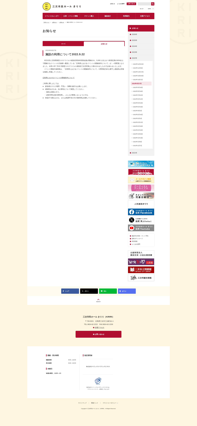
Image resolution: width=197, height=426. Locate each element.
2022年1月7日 (137, 145)
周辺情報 (134, 241)
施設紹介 (108, 16)
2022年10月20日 (138, 76)
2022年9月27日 (137, 83)
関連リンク (94, 403)
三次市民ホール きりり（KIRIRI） (62, 6)
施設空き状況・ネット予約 (140, 236)
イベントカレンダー (52, 16)
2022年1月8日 (137, 142)
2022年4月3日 (137, 110)
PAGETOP (98, 300)
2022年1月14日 (138, 138)
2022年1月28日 (138, 134)
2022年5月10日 (138, 103)
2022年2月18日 (138, 126)
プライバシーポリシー (109, 403)
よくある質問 (120, 3)
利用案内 (126, 16)
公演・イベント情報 (70, 16)
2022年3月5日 (137, 118)
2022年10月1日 (138, 79)
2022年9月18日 (138, 87)
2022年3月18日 (138, 114)
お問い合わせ (131, 3)
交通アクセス (145, 16)
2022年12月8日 (138, 68)
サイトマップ (82, 403)
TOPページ (46, 22)
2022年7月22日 (138, 95)
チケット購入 (89, 16)
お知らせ (112, 3)
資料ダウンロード (137, 238)
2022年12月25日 (138, 64)
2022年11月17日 (138, 72)
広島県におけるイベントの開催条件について (59, 78)
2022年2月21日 (138, 122)
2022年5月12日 (138, 99)
